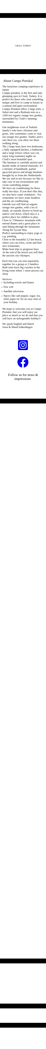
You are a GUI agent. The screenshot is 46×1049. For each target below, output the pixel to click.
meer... (4, 901)
